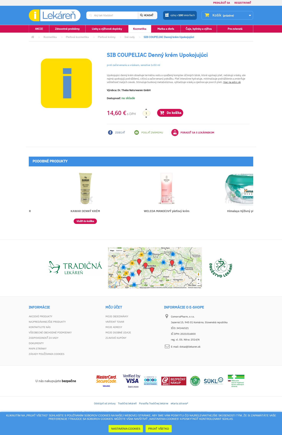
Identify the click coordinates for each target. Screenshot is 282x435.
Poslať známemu (152, 132)
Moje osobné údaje (118, 332)
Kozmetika (139, 28)
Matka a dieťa (165, 28)
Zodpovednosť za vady (44, 338)
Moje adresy (114, 327)
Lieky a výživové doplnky (107, 28)
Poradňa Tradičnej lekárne (153, 403)
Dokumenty (36, 343)
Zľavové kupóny (116, 338)
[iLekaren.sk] (55, 15)
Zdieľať (120, 132)
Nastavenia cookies (125, 428)
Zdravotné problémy (67, 28)
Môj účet (114, 307)
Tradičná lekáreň (127, 403)
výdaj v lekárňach (182, 15)
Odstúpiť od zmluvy (104, 403)
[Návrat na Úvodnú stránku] (32, 37)
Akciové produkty (40, 316)
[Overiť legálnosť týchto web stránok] (236, 380)
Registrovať (242, 2)
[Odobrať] (146, 113)
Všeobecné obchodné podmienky (50, 332)
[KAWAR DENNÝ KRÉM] (85, 188)
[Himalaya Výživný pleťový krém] (248, 188)
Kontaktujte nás (40, 327)
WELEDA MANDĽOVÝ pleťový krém (166, 211)
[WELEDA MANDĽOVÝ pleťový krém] (167, 188)
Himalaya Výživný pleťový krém (247, 211)
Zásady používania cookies (46, 354)
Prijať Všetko (158, 428)
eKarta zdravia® (179, 403)
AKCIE (39, 28)
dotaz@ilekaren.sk (190, 346)
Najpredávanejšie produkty (47, 321)
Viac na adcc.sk (232, 82)
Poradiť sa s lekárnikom (197, 132)
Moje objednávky (117, 316)
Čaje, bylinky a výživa (199, 28)
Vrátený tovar (115, 321)
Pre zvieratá (235, 28)
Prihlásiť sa (221, 2)
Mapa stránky (38, 348)
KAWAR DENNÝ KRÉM (85, 211)
